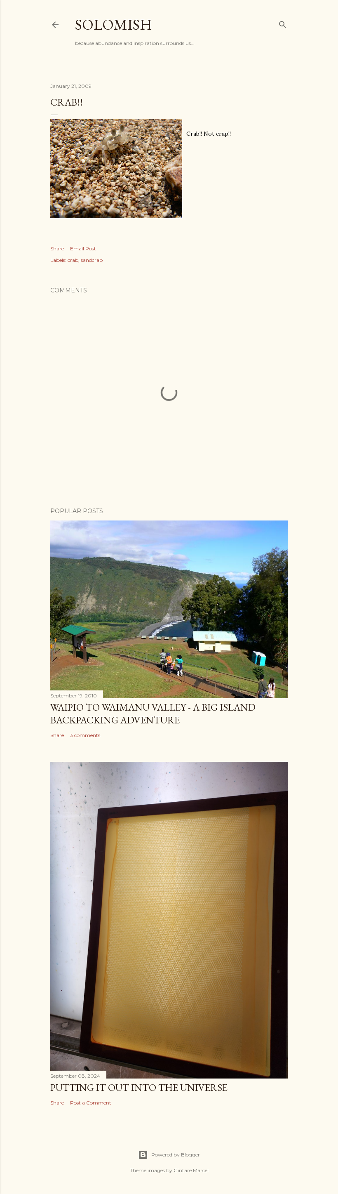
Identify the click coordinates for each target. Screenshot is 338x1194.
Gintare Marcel (191, 1170)
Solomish (113, 24)
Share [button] (57, 248)
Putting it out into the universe (139, 1087)
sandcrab (92, 260)
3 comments (85, 735)
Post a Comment (90, 1103)
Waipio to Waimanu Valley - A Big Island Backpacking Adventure (153, 713)
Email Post (83, 248)
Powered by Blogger (175, 1155)
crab (73, 260)
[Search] (283, 23)
